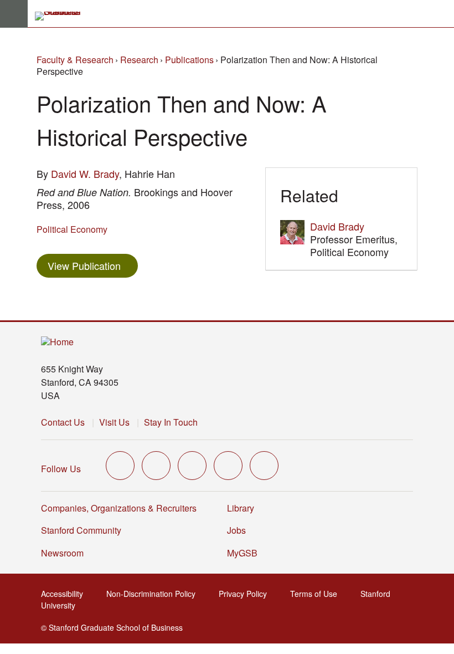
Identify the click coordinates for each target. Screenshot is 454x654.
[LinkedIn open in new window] (264, 465)
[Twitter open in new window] (120, 465)
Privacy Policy (246, 593)
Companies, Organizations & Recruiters (119, 508)
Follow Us (61, 468)
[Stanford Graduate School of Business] (62, 16)
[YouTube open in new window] (228, 465)
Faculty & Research (75, 59)
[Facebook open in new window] (156, 465)
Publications (189, 59)
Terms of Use (317, 593)
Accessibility (65, 593)
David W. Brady (85, 173)
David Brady (337, 226)
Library (240, 508)
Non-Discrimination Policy (154, 593)
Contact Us (63, 422)
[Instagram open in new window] (192, 465)
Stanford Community (81, 530)
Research (139, 59)
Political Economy (72, 229)
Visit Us (114, 422)
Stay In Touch (171, 422)
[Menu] (14, 14)
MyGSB (245, 552)
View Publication (93, 265)
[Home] (57, 342)
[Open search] (441, 14)
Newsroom (62, 552)
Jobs (236, 530)
